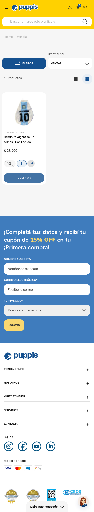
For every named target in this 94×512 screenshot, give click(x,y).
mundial (22, 37)
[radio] (87, 79)
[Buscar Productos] (84, 21)
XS (10, 163)
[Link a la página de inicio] (8, 36)
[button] (47, 371)
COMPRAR (24, 177)
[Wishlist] (70, 7)
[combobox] (47, 21)
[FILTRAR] (24, 63)
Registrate (14, 325)
